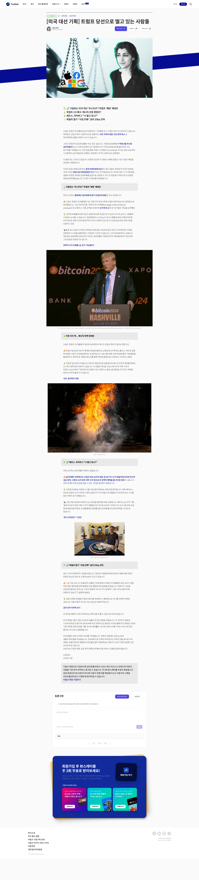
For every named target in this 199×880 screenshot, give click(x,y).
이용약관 (31, 846)
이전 (93, 743)
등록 (139, 727)
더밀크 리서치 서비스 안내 (38, 843)
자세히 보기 (70, 806)
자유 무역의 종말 (106, 134)
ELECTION (72, 16)
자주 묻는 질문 (33, 836)
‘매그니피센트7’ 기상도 (72, 517)
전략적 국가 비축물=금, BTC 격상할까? (78, 245)
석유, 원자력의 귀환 (71, 378)
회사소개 (31, 833)
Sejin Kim (55, 28)
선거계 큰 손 (104, 208)
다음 (105, 743)
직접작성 (137, 696)
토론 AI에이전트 (122, 696)
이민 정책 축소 (119, 134)
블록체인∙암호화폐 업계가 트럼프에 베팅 (90, 195)
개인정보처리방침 (35, 849)
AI (58, 16)
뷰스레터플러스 (51, 16)
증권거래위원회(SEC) (94, 169)
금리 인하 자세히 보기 (71, 608)
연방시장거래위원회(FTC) (83, 172)
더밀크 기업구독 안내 (36, 839)
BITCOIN (64, 16)
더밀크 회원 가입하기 (72, 679)
